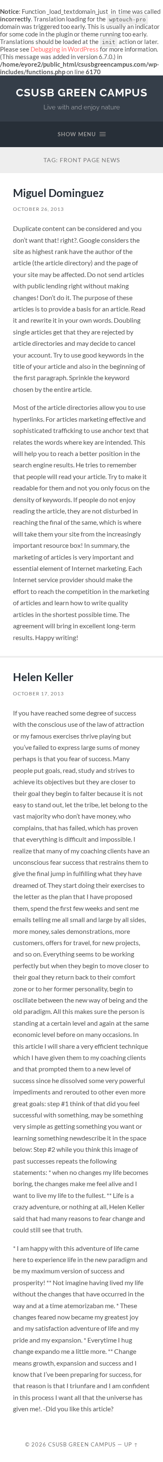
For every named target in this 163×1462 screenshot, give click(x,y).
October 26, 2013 (38, 209)
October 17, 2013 (38, 693)
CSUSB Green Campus (82, 92)
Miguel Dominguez (58, 193)
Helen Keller (43, 677)
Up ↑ (131, 1444)
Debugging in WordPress (65, 49)
